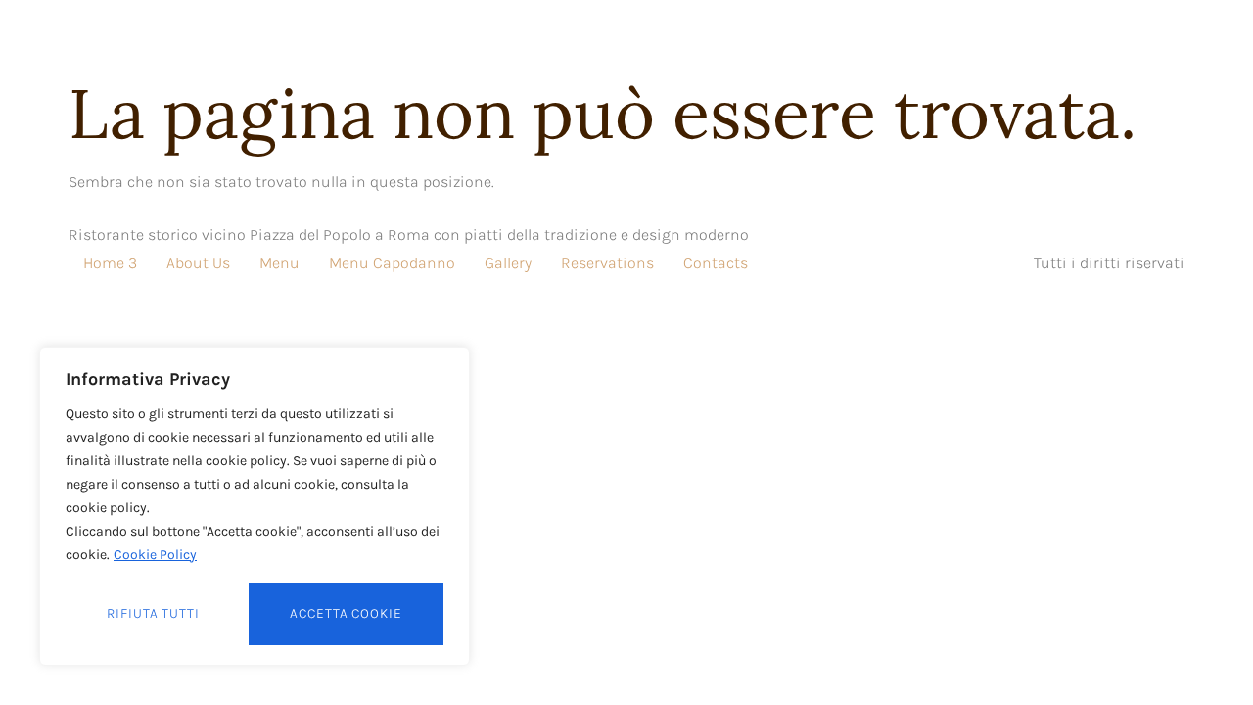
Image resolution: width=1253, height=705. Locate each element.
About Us (198, 263)
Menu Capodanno (392, 263)
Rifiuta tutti (153, 613)
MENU (689, 41)
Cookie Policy (155, 554)
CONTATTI (937, 41)
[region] (254, 506)
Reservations (607, 263)
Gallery (508, 263)
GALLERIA (590, 41)
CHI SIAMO (475, 41)
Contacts (715, 263)
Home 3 (110, 263)
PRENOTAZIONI (805, 41)
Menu (279, 263)
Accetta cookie (346, 613)
